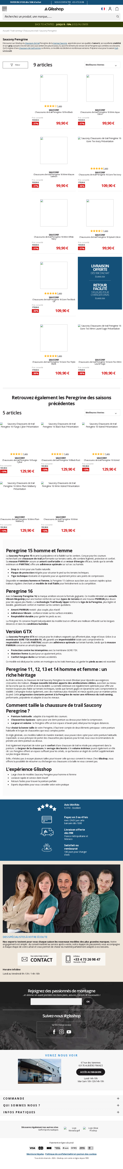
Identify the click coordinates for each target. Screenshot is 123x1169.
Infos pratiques (19, 1112)
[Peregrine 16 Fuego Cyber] (19, 436)
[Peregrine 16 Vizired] (101, 436)
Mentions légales (35, 1154)
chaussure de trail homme (30, 48)
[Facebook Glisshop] (54, 1032)
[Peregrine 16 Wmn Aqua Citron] (100, 88)
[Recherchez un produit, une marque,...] (117, 16)
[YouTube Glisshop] (69, 1032)
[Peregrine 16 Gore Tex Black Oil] (53, 275)
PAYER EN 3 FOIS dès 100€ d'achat (25, 2)
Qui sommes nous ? (21, 1105)
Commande (14, 1098)
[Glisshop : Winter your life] (54, 9)
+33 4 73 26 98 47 (87, 959)
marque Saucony (60, 43)
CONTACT (41, 960)
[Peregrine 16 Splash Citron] (100, 212)
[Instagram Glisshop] (61, 1032)
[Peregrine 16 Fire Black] (53, 88)
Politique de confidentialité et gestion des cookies (71, 1154)
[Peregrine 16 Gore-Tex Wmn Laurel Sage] (100, 337)
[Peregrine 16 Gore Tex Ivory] (100, 150)
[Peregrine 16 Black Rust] (60, 436)
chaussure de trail (32, 43)
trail (116, 48)
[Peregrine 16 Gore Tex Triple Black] (53, 337)
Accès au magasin (90, 1071)
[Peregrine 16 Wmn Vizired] (60, 495)
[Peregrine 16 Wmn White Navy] (53, 212)
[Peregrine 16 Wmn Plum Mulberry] (19, 495)
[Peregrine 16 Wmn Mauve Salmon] (53, 150)
